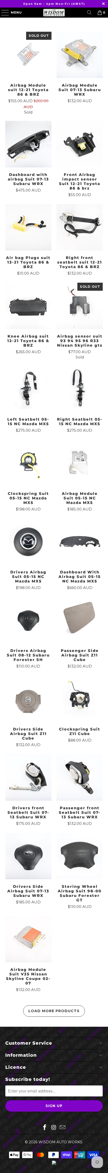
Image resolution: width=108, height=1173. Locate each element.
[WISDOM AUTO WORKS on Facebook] (44, 1127)
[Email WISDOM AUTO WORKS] (63, 1127)
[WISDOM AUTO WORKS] (54, 13)
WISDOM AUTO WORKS (60, 1142)
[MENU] (3, 13)
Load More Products (54, 1011)
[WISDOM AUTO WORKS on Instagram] (54, 1127)
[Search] (89, 13)
